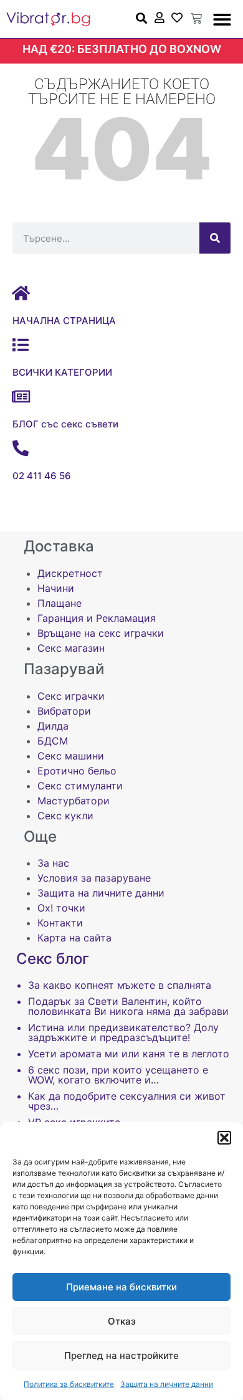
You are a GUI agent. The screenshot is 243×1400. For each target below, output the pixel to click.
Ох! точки (61, 908)
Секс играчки (71, 696)
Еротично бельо (77, 770)
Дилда (53, 726)
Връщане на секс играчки (100, 633)
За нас (53, 863)
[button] (224, 1137)
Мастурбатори (73, 800)
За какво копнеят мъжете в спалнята (119, 985)
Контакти (60, 923)
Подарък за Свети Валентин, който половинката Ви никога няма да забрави (128, 1006)
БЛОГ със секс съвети (65, 424)
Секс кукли (65, 815)
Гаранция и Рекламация (96, 618)
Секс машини (70, 756)
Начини (55, 588)
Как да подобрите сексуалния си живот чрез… (127, 1101)
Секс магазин (71, 648)
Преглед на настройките (121, 1355)
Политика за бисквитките (69, 1384)
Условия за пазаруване (94, 878)
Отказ (122, 1321)
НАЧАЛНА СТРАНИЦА (64, 320)
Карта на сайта (74, 937)
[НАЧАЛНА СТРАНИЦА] (20, 293)
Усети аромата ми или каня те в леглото (128, 1054)
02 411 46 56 (41, 476)
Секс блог (52, 959)
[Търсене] (215, 238)
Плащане (59, 603)
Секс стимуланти (80, 785)
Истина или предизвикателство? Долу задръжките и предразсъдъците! (123, 1032)
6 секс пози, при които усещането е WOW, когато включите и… (118, 1075)
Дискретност (70, 573)
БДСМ (52, 741)
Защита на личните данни (166, 1384)
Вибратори (64, 711)
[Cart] (196, 18)
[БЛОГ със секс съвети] (20, 396)
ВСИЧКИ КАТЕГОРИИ (62, 372)
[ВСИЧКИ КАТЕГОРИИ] (20, 344)
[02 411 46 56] (20, 448)
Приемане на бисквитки (121, 1287)
